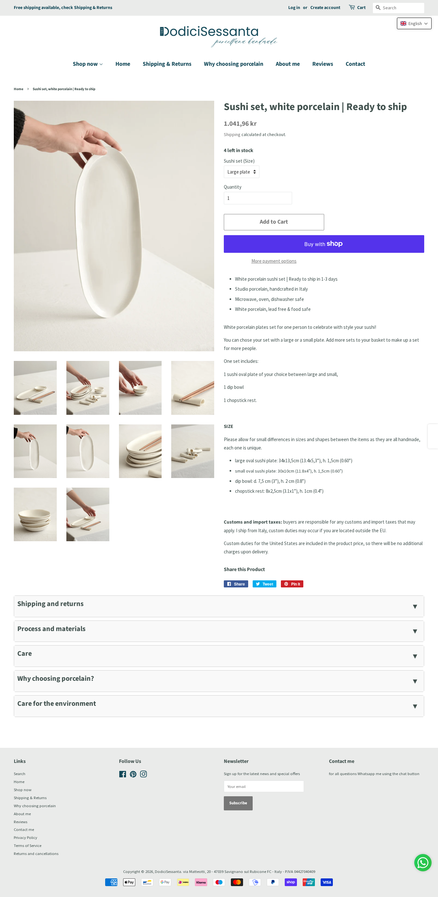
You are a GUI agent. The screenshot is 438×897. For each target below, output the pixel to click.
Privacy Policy (25, 837)
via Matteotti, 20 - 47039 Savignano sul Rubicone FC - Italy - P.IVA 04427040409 (249, 871)
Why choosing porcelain (233, 64)
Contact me (24, 829)
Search (19, 773)
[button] (414, 23)
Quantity (232, 187)
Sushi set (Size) (239, 161)
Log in (294, 7)
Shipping (232, 134)
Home (122, 64)
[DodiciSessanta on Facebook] (122, 775)
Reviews (322, 64)
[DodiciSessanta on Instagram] (143, 775)
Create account (325, 7)
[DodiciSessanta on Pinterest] (133, 775)
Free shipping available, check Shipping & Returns (63, 7)
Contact (355, 64)
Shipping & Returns (167, 64)
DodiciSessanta (168, 871)
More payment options (274, 261)
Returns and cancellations (36, 853)
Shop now (86, 64)
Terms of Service (27, 845)
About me (288, 64)
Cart (361, 7)
